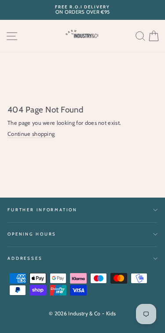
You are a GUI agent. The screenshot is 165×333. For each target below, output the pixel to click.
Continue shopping (31, 134)
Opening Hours (31, 234)
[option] (82, 9)
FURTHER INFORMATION (42, 209)
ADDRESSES (25, 258)
